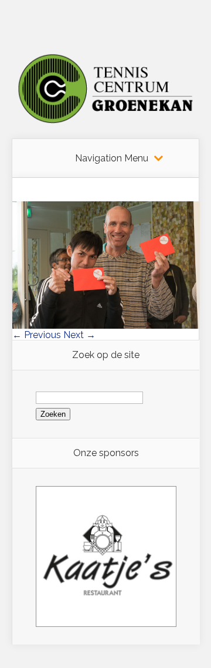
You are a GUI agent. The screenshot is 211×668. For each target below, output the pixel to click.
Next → (79, 334)
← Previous (36, 334)
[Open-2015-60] (106, 325)
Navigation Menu (111, 158)
